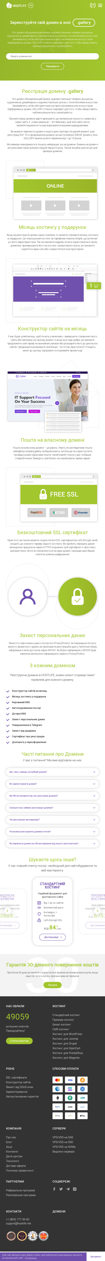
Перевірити (52, 66)
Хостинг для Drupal (64, 1043)
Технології (12, 1161)
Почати (52, 985)
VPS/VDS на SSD (62, 1142)
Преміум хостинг (63, 1019)
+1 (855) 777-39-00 (17, 1219)
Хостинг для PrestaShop (67, 1053)
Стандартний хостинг (66, 1015)
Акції (9, 1146)
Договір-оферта (16, 1165)
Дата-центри (14, 1156)
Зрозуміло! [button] (95, 1257)
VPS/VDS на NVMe (64, 1146)
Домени (58, 1211)
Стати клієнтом (19, 1040)
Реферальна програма (20, 1190)
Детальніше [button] (31, 1258)
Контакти (12, 1151)
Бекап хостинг (61, 1024)
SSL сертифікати (16, 1077)
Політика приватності (19, 1170)
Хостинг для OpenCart (66, 1048)
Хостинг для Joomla (65, 1038)
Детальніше (51, 937)
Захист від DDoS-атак (19, 1087)
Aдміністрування (16, 1091)
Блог (9, 1142)
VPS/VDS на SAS (62, 1137)
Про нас (11, 1137)
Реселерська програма (21, 1195)
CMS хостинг (60, 1029)
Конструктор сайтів (18, 1082)
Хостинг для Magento (66, 1057)
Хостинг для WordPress (67, 1034)
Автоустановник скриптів (22, 1096)
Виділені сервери (63, 1151)
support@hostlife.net (18, 1223)
